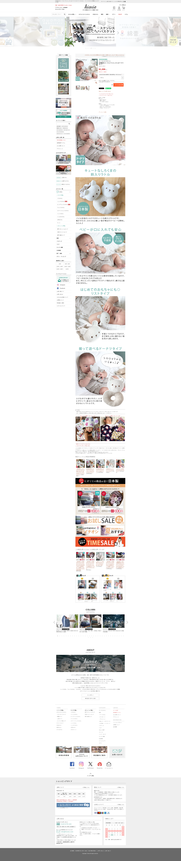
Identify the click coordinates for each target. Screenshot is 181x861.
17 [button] (91, 636)
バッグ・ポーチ (102, 734)
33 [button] (88, 637)
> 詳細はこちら (86, 787)
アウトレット (60, 148)
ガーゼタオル (60, 130)
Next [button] (117, 33)
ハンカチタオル (60, 216)
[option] (39, 31)
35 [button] (92, 637)
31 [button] (121, 636)
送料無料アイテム (61, 142)
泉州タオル (59, 727)
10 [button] (76, 636)
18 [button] (93, 636)
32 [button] (123, 636)
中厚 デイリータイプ (62, 232)
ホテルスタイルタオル (84, 14)
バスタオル (59, 198)
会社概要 (115, 726)
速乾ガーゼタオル (63, 184)
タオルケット (60, 133)
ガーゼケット (67, 130)
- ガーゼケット (102, 716)
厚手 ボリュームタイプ (62, 229)
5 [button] (91, 48)
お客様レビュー (60, 300)
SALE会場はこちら (61, 140)
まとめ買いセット (61, 145)
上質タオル (62, 177)
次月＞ (122, 822)
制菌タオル (59, 128)
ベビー (58, 244)
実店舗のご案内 (60, 302)
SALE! (120, 14)
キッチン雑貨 (60, 247)
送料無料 (59, 126)
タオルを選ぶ (71, 14)
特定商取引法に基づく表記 (81, 850)
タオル (60, 191)
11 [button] (79, 636)
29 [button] (117, 636)
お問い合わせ (60, 294)
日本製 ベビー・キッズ (110, 54)
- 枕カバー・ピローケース (104, 721)
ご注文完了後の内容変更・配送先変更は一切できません (110, 74)
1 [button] (85, 48)
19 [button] (96, 636)
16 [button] (89, 636)
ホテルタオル (65, 126)
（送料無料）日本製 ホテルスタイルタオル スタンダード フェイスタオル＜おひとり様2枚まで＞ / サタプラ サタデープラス (90, 565)
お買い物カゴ (108, 850)
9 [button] (74, 636)
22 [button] (102, 636)
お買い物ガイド (60, 291)
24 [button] (106, 636)
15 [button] (87, 636)
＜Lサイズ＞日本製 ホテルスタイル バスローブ (120, 470)
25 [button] (108, 636)
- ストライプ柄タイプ (61, 720)
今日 (118, 822)
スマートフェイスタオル (63, 210)
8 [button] (95, 48)
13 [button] (83, 636)
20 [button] (98, 636)
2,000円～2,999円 (67, 266)
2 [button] (87, 48)
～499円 (59, 263)
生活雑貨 (59, 250)
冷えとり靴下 (102, 729)
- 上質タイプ (59, 718)
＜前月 (116, 822)
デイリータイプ (60, 723)
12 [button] (81, 636)
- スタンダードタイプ (61, 714)
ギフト (114, 14)
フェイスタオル (60, 131)
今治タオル (95, 14)
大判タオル (59, 219)
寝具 (102, 14)
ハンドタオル (67, 133)
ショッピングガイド (117, 722)
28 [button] (115, 636)
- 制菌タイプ (59, 716)
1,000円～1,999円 (59, 266)
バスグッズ (59, 241)
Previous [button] (63, 33)
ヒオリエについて (61, 305)
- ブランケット (102, 719)
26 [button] (110, 636)
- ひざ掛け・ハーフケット (104, 723)
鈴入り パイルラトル (120, 54)
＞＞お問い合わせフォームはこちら (64, 834)
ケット (58, 222)
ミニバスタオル (62, 201)
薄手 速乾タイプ (61, 235)
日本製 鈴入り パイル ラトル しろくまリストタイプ (110, 470)
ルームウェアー (102, 740)
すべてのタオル (102, 710)
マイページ (103, 1)
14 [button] (85, 636)
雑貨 (107, 14)
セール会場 (115, 710)
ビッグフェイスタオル (63, 204)
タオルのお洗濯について (62, 297)
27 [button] (112, 636)
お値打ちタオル (63, 181)
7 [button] (94, 48)
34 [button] (90, 637)
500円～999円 (67, 263)
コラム (126, 14)
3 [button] (88, 48)
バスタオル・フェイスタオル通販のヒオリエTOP (94, 54)
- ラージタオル (102, 714)
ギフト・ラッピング (61, 256)
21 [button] (100, 636)
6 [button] (92, 48)
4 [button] (89, 48)
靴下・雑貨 (59, 253)
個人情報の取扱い (92, 850)
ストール (101, 732)
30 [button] (119, 636)
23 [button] (104, 636)
